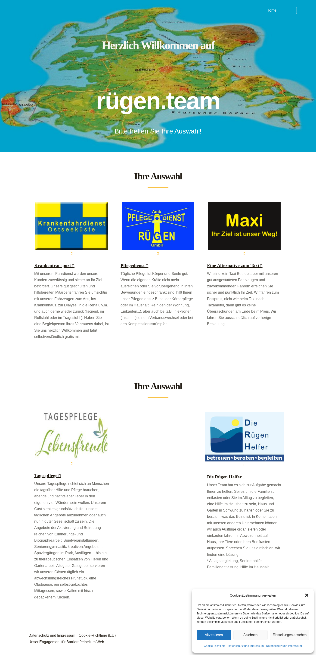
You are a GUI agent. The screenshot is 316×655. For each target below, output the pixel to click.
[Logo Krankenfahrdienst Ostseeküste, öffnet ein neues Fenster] (71, 229)
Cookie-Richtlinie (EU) (97, 635)
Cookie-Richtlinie (215, 646)
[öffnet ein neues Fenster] (158, 229)
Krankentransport (52, 265)
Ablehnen (250, 635)
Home (271, 10)
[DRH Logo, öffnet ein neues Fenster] (244, 440)
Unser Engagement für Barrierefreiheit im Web (66, 642)
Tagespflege (45, 475)
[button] (306, 595)
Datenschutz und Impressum (246, 646)
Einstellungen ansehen (290, 635)
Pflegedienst (133, 265)
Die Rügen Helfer (224, 476)
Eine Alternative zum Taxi (233, 265)
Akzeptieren (214, 635)
